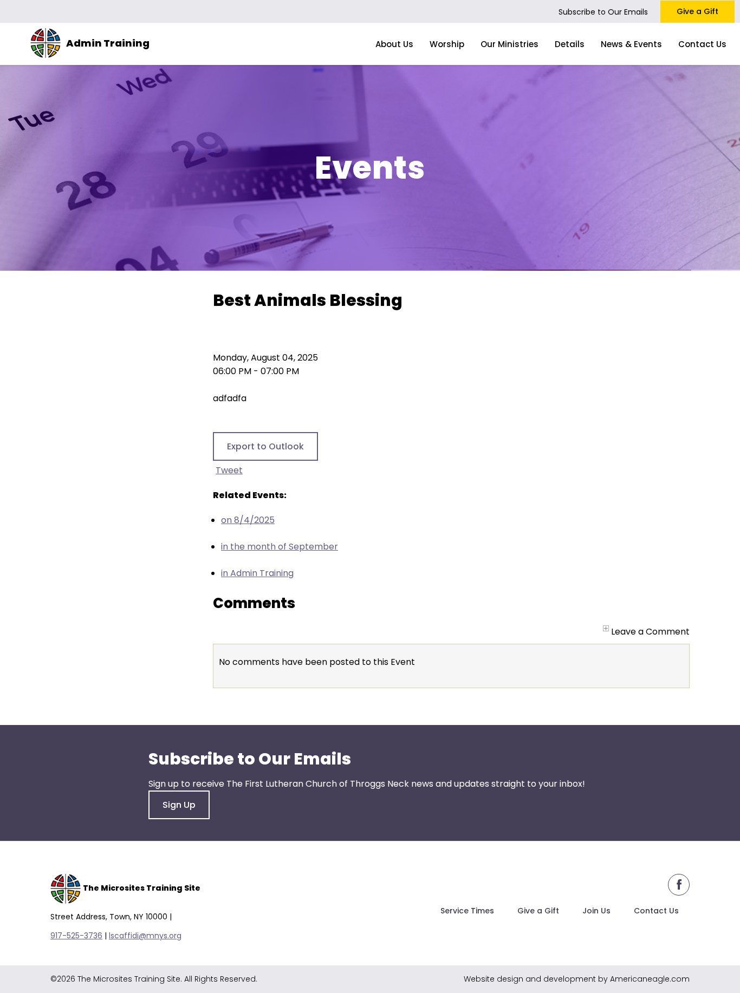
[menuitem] (394, 44)
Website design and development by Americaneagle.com (577, 979)
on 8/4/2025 (248, 520)
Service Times (467, 910)
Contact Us (656, 910)
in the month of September (279, 546)
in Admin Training (257, 573)
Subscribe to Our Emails (603, 11)
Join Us (596, 910)
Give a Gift (697, 11)
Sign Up (179, 805)
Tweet (229, 470)
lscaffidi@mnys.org (145, 935)
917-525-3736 (76, 935)
